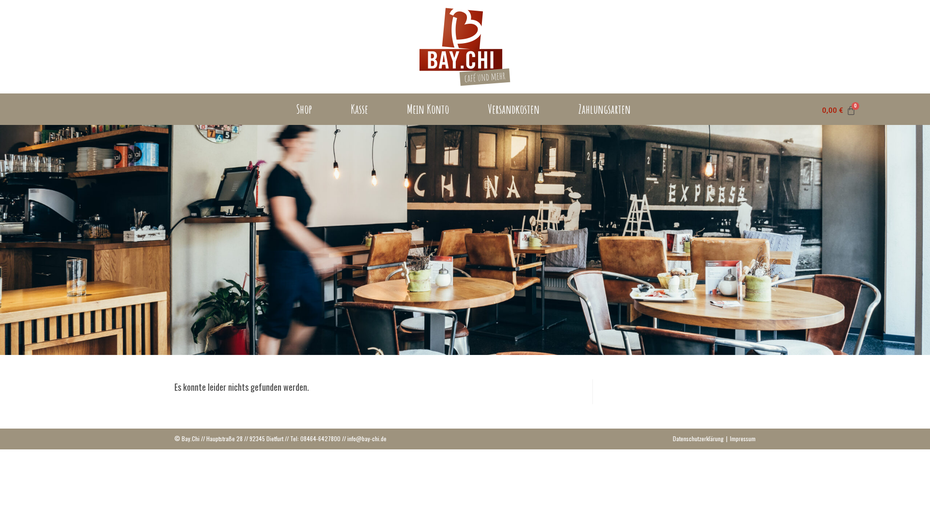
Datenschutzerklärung (698, 438)
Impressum (743, 438)
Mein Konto (428, 109)
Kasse (359, 109)
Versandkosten (514, 109)
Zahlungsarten (604, 109)
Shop (304, 109)
